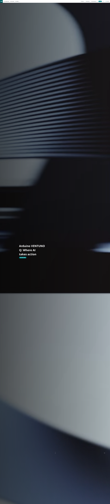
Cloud (108, 1)
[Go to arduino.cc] (1, 1)
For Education (12, 1)
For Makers (17, 1)
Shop (100, 1)
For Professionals (6, 1)
